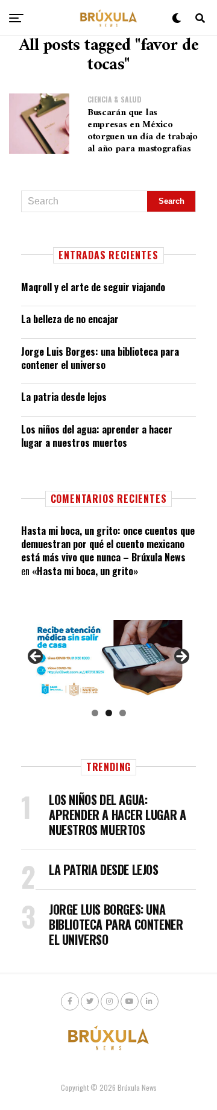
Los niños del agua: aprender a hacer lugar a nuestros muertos (96, 436)
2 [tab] (108, 713)
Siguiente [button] (181, 657)
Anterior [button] (36, 657)
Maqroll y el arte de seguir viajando (93, 287)
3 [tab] (122, 713)
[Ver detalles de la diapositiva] (108, 660)
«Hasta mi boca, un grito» (85, 571)
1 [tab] (95, 713)
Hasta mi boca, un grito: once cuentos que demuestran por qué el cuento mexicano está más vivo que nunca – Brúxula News (108, 544)
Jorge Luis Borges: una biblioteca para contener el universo (100, 358)
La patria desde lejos (64, 396)
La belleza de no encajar (70, 319)
